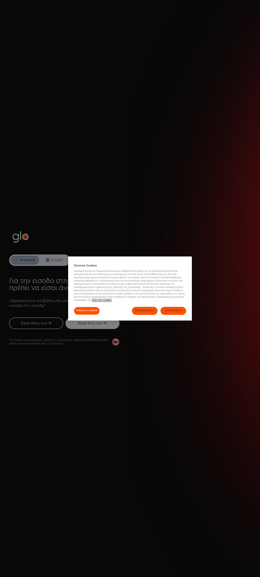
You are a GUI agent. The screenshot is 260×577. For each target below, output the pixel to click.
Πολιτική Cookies (102, 300)
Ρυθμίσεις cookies (87, 311)
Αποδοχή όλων (173, 311)
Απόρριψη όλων (144, 311)
